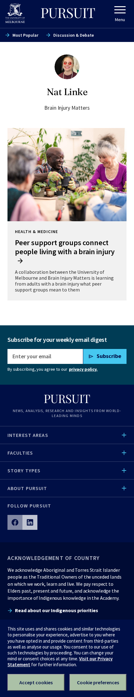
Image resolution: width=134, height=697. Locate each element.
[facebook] (14, 522)
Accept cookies (36, 682)
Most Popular (25, 35)
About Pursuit (27, 488)
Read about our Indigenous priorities (56, 610)
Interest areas (27, 435)
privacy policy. (83, 369)
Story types (24, 470)
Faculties (20, 453)
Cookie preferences (98, 682)
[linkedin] (29, 522)
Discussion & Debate (73, 35)
